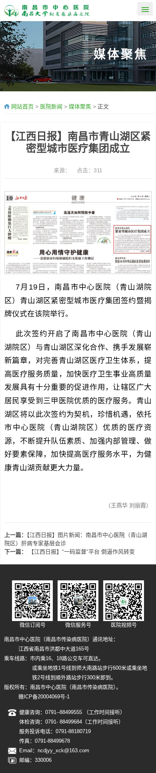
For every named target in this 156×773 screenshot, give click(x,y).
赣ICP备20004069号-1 (44, 697)
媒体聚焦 (80, 106)
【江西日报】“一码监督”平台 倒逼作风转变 (81, 551)
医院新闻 (51, 106)
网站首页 (22, 106)
